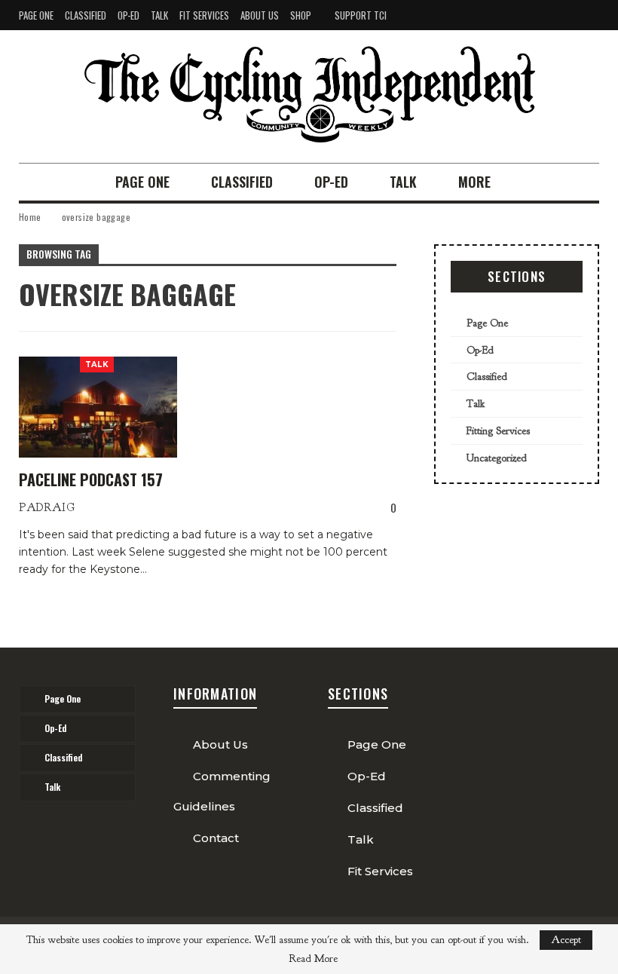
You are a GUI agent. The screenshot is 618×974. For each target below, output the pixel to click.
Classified (85, 15)
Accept (566, 939)
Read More (313, 959)
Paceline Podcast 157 (91, 479)
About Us (259, 15)
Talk (159, 15)
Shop (300, 15)
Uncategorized (497, 458)
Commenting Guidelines (222, 791)
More (474, 181)
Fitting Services (498, 430)
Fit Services (204, 15)
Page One (36, 15)
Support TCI (361, 15)
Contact (216, 838)
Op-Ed (128, 15)
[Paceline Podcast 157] (98, 407)
